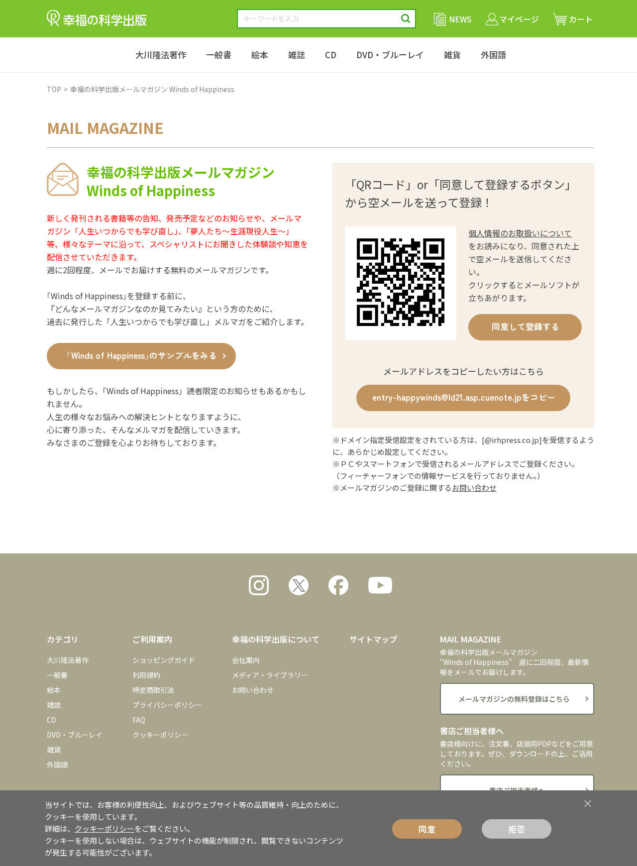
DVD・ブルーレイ (390, 54)
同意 (427, 829)
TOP (54, 89)
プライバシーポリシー (167, 705)
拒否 (516, 829)
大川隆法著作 (160, 54)
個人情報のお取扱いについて (520, 233)
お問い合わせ (474, 487)
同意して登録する (525, 326)
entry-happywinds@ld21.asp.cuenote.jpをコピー (463, 397)
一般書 (218, 54)
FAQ (138, 720)
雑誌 (296, 54)
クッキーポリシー (160, 735)
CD (330, 54)
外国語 (493, 54)
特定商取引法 (153, 690)
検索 (406, 18)
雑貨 (452, 54)
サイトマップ (373, 639)
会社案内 (246, 660)
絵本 (259, 54)
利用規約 (146, 675)
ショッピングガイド (163, 660)
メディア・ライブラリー (270, 675)
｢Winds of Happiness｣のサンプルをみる (142, 355)
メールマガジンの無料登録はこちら (514, 699)
